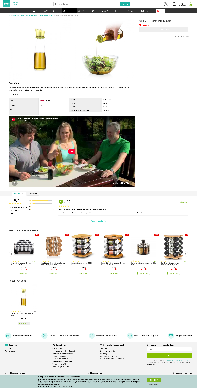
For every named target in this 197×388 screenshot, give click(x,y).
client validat (185, 201)
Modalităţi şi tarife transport (62, 353)
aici (73, 386)
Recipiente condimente (46, 15)
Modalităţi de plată (59, 356)
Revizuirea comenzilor (108, 351)
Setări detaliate (153, 384)
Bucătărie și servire (18, 15)
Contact (8, 348)
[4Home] (10, 16)
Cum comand (57, 348)
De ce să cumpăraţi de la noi (62, 359)
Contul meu (104, 348)
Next (185, 254)
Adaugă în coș (164, 29)
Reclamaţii (103, 353)
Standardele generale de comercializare (178, 360)
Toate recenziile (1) (98, 221)
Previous (11, 254)
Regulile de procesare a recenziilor (112, 359)
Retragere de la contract (108, 356)
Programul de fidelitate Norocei (63, 351)
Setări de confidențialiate (52, 384)
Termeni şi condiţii (59, 364)
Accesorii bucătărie (32, 15)
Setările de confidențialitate (62, 361)
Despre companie (11, 351)
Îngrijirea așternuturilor (60, 366)
